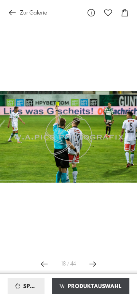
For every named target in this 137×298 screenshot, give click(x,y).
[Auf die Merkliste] (108, 13)
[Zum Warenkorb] (124, 13)
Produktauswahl (94, 286)
